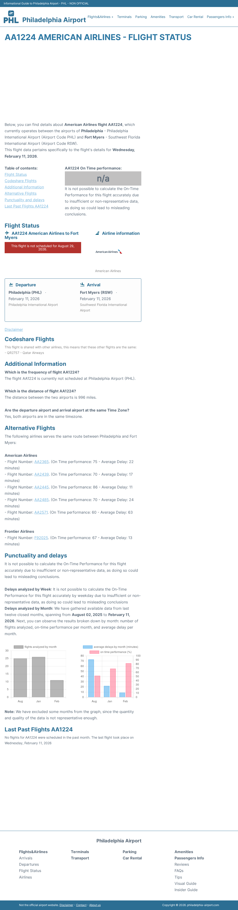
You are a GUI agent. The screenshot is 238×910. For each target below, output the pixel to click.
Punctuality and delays (24, 199)
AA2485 (41, 499)
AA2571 (41, 512)
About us (95, 905)
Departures (29, 864)
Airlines (25, 877)
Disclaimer (66, 905)
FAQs (179, 870)
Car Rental (195, 17)
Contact (81, 905)
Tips (178, 877)
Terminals (124, 17)
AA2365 (41, 461)
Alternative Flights (20, 193)
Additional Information (24, 187)
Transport (176, 17)
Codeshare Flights (20, 180)
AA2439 (41, 474)
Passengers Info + (220, 17)
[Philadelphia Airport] (11, 16)
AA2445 (41, 487)
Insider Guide (186, 889)
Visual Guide (185, 883)
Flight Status (16, 174)
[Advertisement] (119, 84)
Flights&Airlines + (100, 17)
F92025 (41, 537)
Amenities (158, 17)
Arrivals (25, 858)
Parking (141, 17)
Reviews (182, 864)
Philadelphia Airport (54, 20)
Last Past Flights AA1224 (26, 206)
